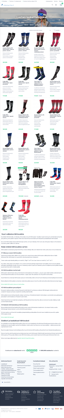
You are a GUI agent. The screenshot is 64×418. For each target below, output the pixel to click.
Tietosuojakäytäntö (38, 370)
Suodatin (57, 30)
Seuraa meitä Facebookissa (53, 375)
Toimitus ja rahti (21, 367)
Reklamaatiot (20, 374)
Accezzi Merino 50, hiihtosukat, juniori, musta (8, 183)
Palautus (61, 1)
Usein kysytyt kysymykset (24, 365)
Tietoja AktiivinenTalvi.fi (39, 366)
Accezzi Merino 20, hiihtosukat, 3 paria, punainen (55, 116)
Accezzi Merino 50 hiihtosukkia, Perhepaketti (23, 183)
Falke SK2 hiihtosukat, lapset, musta (23, 83)
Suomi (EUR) (7, 382)
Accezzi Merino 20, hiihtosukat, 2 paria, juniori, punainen (55, 49)
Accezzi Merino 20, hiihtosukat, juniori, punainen (23, 150)
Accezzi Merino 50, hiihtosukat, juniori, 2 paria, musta (55, 150)
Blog (34, 374)
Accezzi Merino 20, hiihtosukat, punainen (39, 116)
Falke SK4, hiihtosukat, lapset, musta (8, 116)
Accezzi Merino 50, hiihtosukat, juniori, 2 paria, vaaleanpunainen (39, 50)
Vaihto (18, 369)
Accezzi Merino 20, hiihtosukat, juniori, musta (55, 83)
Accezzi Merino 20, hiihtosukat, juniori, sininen (8, 150)
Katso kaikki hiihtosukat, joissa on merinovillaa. (12, 284)
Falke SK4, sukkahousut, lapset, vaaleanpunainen (23, 217)
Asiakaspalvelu (49, 1)
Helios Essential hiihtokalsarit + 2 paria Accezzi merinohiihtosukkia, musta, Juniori (39, 184)
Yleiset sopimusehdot (38, 368)
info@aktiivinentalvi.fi (57, 372)
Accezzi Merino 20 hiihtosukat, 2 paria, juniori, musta (8, 49)
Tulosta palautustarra (38, 372)
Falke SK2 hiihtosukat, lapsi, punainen (8, 83)
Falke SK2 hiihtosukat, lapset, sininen (55, 183)
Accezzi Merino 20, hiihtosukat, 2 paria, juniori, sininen (24, 49)
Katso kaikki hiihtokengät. (7, 317)
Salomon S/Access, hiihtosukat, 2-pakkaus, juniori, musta (8, 217)
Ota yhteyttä (36, 364)
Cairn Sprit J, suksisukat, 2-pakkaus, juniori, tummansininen (38, 83)
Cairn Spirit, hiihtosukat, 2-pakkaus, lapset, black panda (38, 150)
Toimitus (56, 1)
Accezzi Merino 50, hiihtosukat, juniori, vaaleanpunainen (23, 116)
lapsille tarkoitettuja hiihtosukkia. (25, 338)
